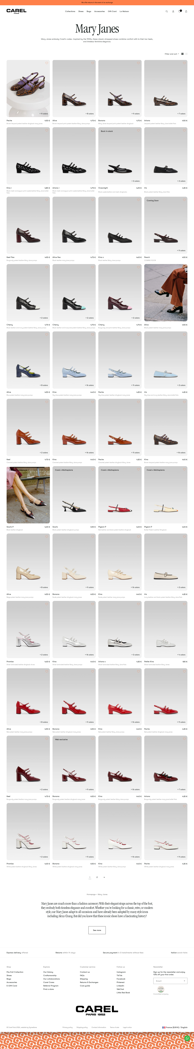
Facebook (121, 979)
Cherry (13, 325)
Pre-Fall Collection (15, 972)
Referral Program (50, 986)
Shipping (84, 979)
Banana (106, 120)
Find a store (48, 989)
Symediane (33, 1027)
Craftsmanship (49, 975)
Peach (151, 257)
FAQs (82, 975)
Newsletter (158, 967)
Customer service (87, 967)
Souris (60, 527)
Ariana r (59, 188)
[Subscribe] (184, 981)
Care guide (85, 986)
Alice (58, 120)
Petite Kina (153, 661)
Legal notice (127, 1027)
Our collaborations (51, 979)
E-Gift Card (12, 986)
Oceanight (108, 188)
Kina (58, 392)
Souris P (15, 527)
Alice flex (60, 257)
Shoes (9, 975)
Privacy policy (68, 1027)
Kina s (104, 257)
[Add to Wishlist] (47, 63)
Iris (148, 188)
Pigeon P (106, 527)
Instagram (121, 972)
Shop (9, 967)
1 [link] (89, 877)
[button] (70, 11)
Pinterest (120, 982)
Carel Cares (48, 982)
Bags (9, 979)
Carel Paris (12, 1027)
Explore (46, 967)
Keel (12, 459)
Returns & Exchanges (89, 982)
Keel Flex (15, 257)
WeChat (120, 989)
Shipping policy (82, 1027)
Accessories (12, 982)
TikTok (119, 975)
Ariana (151, 120)
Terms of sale (114, 1027)
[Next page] (104, 877)
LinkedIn (120, 986)
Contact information (99, 1027)
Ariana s (106, 661)
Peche (14, 120)
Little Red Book (123, 993)
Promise (15, 661)
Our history (48, 972)
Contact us (85, 972)
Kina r (12, 188)
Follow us (121, 967)
